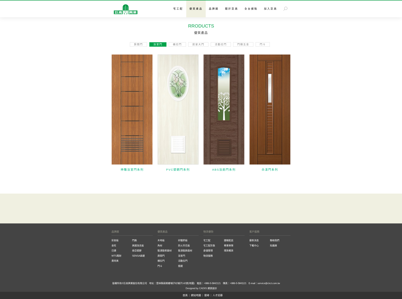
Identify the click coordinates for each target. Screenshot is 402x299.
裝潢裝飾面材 (185, 250)
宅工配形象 (209, 245)
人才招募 (218, 295)
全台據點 (251, 8)
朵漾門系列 (270, 169)
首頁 (185, 295)
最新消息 (254, 240)
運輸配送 (228, 240)
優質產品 (196, 8)
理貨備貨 (228, 250)
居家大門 (198, 44)
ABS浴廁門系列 (224, 169)
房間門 (138, 44)
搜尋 (206, 295)
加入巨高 (270, 8)
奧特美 (115, 260)
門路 (134, 240)
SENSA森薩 (138, 255)
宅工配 (178, 8)
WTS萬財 (116, 255)
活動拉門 (221, 44)
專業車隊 (228, 245)
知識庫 (273, 245)
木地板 (161, 240)
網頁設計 (212, 288)
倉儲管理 (208, 250)
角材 (160, 245)
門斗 (263, 44)
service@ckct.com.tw (269, 283)
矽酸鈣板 (182, 240)
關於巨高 (231, 8)
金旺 (113, 245)
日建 (113, 250)
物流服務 (208, 255)
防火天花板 (184, 245)
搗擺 (180, 266)
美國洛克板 (138, 245)
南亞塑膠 (136, 250)
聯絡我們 (274, 240)
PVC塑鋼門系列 (178, 169)
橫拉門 (177, 44)
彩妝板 (115, 240)
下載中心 (254, 245)
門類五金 (243, 44)
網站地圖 (196, 295)
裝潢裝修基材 (165, 250)
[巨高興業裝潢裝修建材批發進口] (125, 9)
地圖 (191, 283)
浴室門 (157, 44)
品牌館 (214, 8)
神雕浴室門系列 (132, 169)
